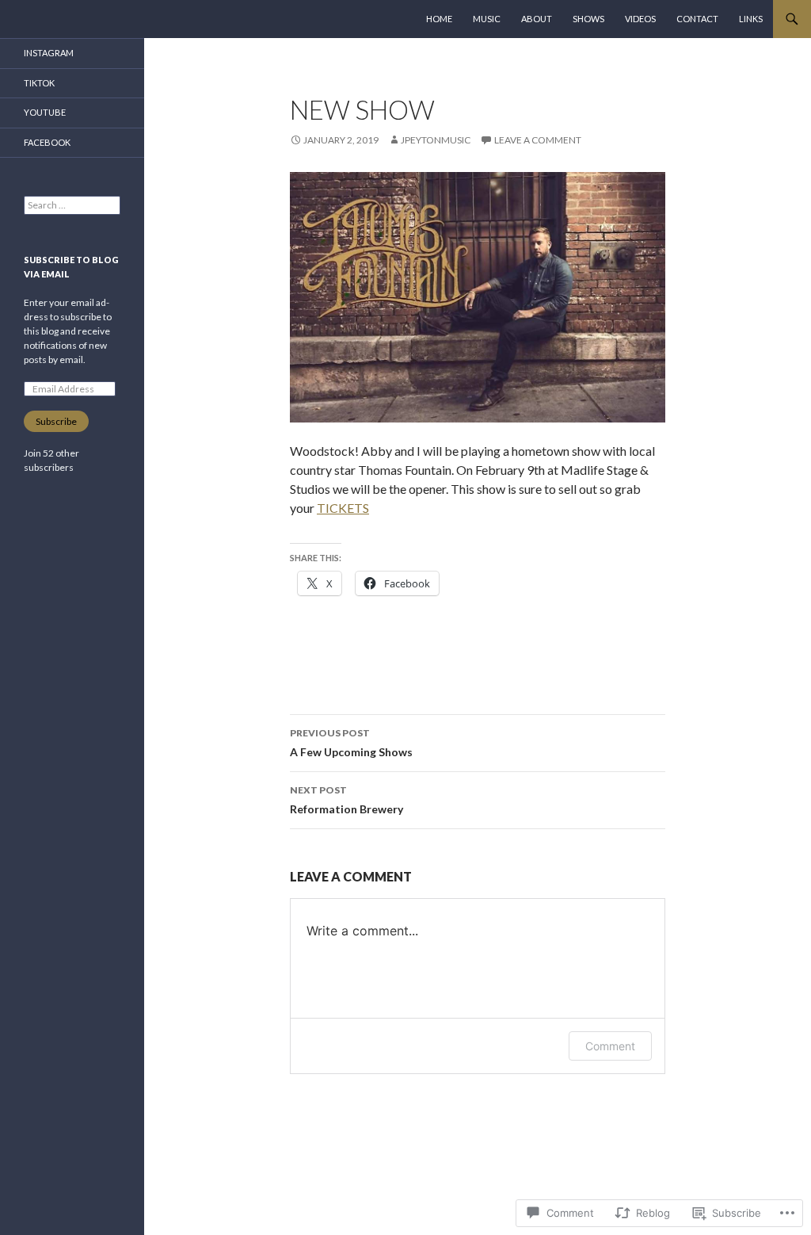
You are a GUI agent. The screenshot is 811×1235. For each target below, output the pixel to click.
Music (487, 18)
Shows (588, 18)
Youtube (45, 112)
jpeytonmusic (435, 140)
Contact (697, 18)
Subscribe (56, 421)
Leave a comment (537, 140)
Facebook (47, 142)
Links (751, 18)
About (536, 18)
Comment (610, 1046)
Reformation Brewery (346, 800)
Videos (640, 18)
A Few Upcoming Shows (351, 743)
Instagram (49, 53)
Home (439, 18)
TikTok (39, 83)
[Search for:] (72, 205)
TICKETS (343, 507)
